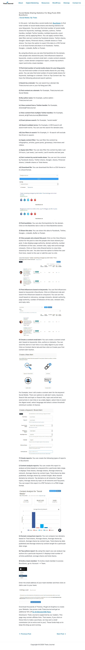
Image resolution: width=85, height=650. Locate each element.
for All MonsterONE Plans (41, 612)
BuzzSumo (57, 23)
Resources (45, 3)
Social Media (24, 18)
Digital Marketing (32, 3)
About (20, 3)
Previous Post (25, 634)
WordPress (56, 3)
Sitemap (66, 3)
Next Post (61, 634)
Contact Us (77, 3)
